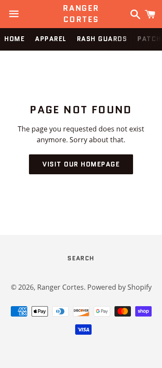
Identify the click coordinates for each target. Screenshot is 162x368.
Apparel (51, 39)
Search (80, 258)
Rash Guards (102, 39)
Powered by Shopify (119, 287)
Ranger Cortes (81, 14)
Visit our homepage (81, 164)
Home (14, 39)
